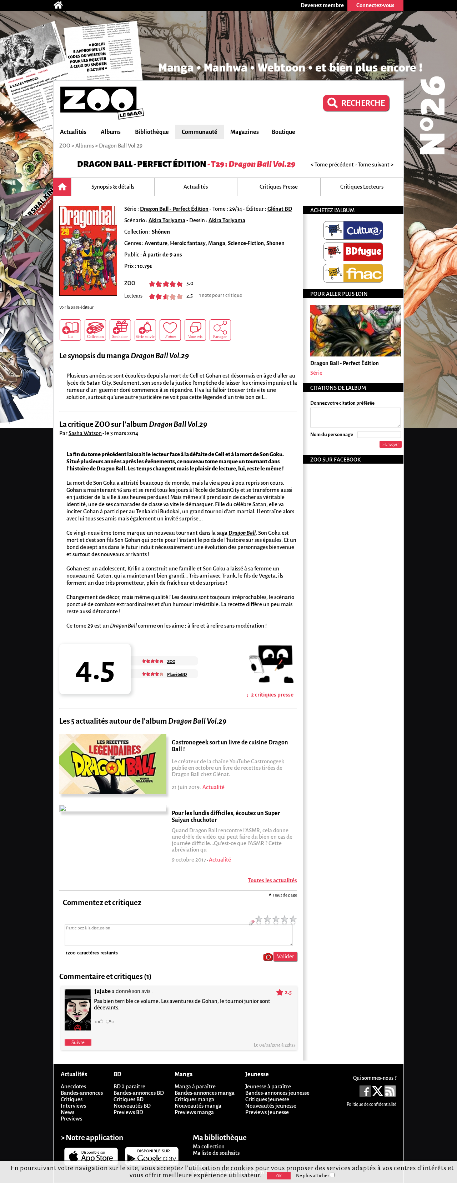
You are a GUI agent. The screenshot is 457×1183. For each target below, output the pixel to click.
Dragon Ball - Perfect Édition (141, 164)
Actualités (73, 132)
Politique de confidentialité (371, 1104)
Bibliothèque (152, 132)
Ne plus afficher (313, 1175)
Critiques (71, 1099)
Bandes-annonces (82, 1093)
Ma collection (209, 1146)
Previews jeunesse (267, 1112)
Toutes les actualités (272, 880)
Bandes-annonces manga (205, 1093)
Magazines (244, 132)
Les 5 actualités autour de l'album (142, 721)
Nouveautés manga (198, 1106)
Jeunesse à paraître (268, 1086)
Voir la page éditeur (76, 307)
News (67, 1112)
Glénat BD (279, 209)
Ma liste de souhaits (216, 1153)
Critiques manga (194, 1099)
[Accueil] (62, 5)
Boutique (283, 132)
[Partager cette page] (220, 330)
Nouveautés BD (132, 1106)
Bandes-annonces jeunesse (277, 1093)
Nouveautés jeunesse (270, 1106)
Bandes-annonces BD (139, 1093)
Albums (111, 132)
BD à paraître (129, 1086)
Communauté (199, 132)
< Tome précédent (332, 164)
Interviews (73, 1106)
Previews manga (194, 1112)
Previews (71, 1118)
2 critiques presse (272, 695)
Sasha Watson (85, 433)
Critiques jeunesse (267, 1099)
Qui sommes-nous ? (374, 1078)
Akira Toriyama (167, 220)
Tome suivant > (375, 164)
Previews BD (128, 1112)
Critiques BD (129, 1099)
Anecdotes (73, 1086)
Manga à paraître (195, 1086)
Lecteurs (133, 296)
